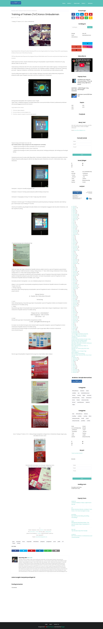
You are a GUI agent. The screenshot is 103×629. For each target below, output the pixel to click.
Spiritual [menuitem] (73, 182)
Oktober (74, 217)
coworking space (80, 402)
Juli (73, 221)
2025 (74, 213)
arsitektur (74, 393)
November (75, 215)
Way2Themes (51, 626)
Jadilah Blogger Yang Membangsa (83, 88)
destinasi (86, 413)
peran (54, 541)
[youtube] (82, 17)
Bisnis (90, 416)
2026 (74, 206)
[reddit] (86, 14)
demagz (73, 33)
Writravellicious (75, 390)
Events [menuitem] (83, 3)
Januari (74, 211)
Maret (74, 210)
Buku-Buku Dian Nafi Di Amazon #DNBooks (81, 343)
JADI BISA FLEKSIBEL (76, 344)
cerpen (87, 418)
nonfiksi (88, 420)
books (73, 400)
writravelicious (74, 37)
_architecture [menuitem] (74, 429)
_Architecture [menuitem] (85, 173)
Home (46, 624)
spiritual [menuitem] (73, 436)
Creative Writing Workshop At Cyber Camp (81, 339)
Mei (73, 223)
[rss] (90, 17)
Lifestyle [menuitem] (84, 428)
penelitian (83, 420)
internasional (88, 397)
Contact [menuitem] (84, 182)
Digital (84, 395)
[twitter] (77, 14)
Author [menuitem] (69, 3)
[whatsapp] (86, 17)
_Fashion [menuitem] (84, 178)
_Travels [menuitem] (73, 175)
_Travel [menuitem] (83, 429)
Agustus (74, 207)
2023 (74, 244)
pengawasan (49, 541)
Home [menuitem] (63, 3)
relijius (73, 404)
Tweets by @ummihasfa (76, 453)
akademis (88, 402)
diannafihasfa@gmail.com (79, 130)
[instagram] (77, 17)
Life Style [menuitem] (73, 173)
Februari (74, 226)
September (75, 218)
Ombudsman (36, 541)
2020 (72, 107)
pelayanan (42, 541)
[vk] (73, 17)
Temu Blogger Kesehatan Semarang (79, 333)
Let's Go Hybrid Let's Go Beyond (78, 335)
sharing (73, 395)
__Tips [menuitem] (83, 176)
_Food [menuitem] (72, 178)
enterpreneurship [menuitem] (86, 436)
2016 (74, 368)
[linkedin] (82, 14)
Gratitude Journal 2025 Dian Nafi (85, 95)
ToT (63, 541)
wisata (87, 390)
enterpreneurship (84, 400)
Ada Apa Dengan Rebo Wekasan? (79, 341)
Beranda (13, 10)
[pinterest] (90, 14)
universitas (89, 395)
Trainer (13, 543)
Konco (23, 541)
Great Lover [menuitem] (77, 3)
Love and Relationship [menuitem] (87, 171)
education (82, 390)
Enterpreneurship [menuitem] (86, 180)
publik (59, 541)
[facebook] (73, 14)
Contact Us (56, 624)
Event (17, 10)
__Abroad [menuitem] (73, 176)
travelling (74, 416)
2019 (83, 107)
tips (78, 393)
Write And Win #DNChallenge (78, 353)
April (74, 239)
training (18, 543)
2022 (72, 105)
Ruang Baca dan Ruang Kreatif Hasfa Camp (76, 488)
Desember (75, 214)
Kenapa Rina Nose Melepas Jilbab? (79, 340)
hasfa (72, 35)
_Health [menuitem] (73, 180)
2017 (74, 329)
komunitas (18, 541)
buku (73, 413)
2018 (72, 108)
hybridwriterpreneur (86, 35)
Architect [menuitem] (90, 3)
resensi (82, 397)
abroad (73, 402)
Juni (73, 209)
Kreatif (82, 418)
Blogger (63, 626)
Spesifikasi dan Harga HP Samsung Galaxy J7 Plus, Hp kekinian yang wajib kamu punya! (85, 82)
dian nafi (14, 17)
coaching (79, 395)
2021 (83, 105)
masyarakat (29, 541)
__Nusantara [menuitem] (85, 175)
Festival (78, 400)
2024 (74, 229)
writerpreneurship (75, 397)
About (50, 624)
